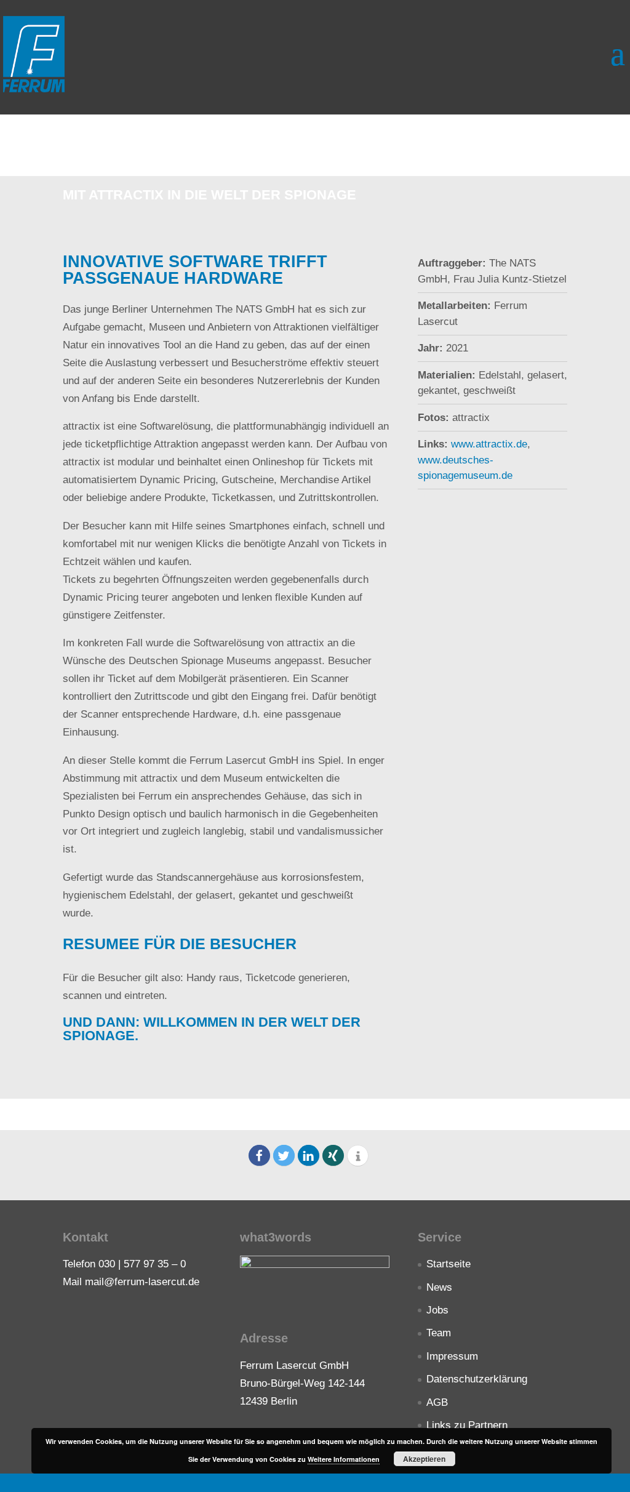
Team (438, 1333)
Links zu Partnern (467, 1425)
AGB (437, 1402)
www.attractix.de (489, 444)
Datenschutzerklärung (476, 1379)
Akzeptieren (424, 1458)
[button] (259, 1155)
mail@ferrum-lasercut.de (142, 1282)
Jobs (437, 1310)
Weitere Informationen (344, 1459)
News (439, 1287)
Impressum (452, 1356)
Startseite (448, 1264)
